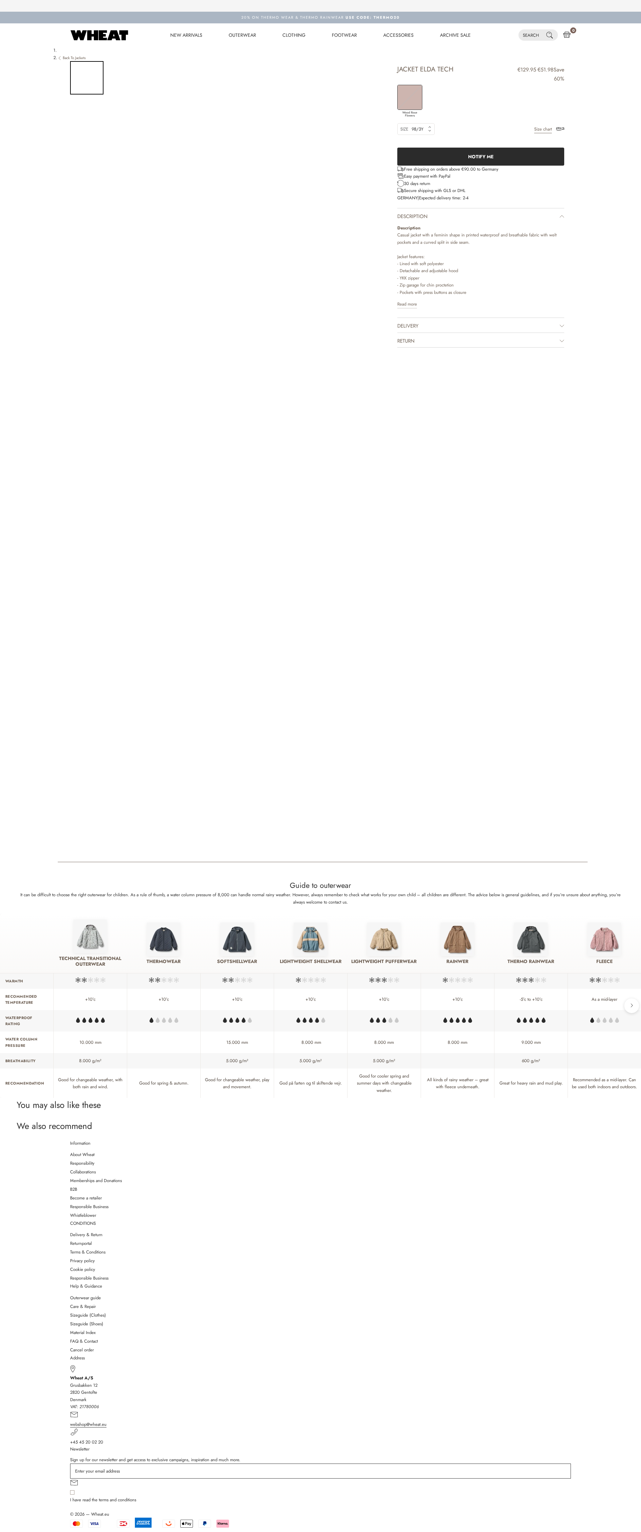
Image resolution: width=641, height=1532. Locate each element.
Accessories (398, 35)
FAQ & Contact (84, 1341)
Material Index (82, 1332)
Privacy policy (82, 1261)
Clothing (293, 35)
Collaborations (83, 1172)
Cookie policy (82, 1269)
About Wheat (82, 1154)
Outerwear (242, 35)
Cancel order (82, 1350)
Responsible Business (89, 1206)
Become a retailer (86, 1198)
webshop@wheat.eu (88, 1424)
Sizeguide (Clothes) (88, 1315)
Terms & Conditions (87, 1252)
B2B (73, 1189)
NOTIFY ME (480, 156)
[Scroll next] (631, 1005)
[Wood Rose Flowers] (409, 97)
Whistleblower (83, 1215)
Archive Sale (455, 35)
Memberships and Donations (96, 1180)
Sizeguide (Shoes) (86, 1324)
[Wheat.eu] (99, 35)
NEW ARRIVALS (186, 35)
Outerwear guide (85, 1298)
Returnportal (81, 1243)
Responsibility (82, 1163)
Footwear (344, 35)
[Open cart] (567, 35)
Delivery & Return (86, 1234)
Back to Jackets (74, 57)
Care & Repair (83, 1306)
